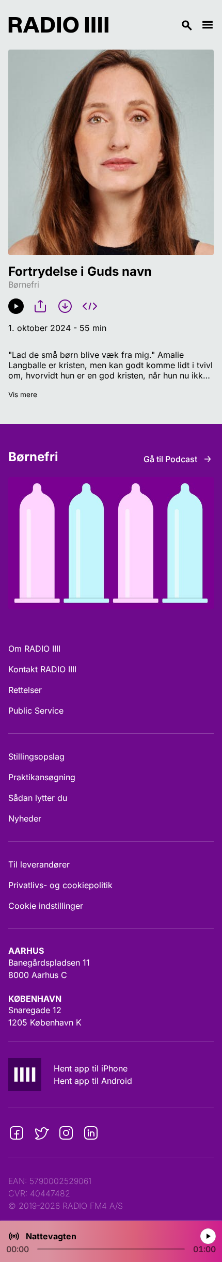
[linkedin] (91, 1133)
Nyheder (24, 818)
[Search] (155, 25)
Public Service (36, 710)
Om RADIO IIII (34, 648)
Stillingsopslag (36, 756)
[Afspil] (16, 306)
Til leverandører (39, 864)
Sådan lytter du (37, 798)
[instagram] (66, 1133)
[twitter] (41, 1133)
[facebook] (16, 1133)
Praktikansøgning (41, 777)
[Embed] (90, 306)
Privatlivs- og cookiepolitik (60, 885)
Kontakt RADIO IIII (42, 669)
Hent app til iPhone (91, 1068)
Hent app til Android (93, 1081)
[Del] (40, 306)
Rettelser (25, 690)
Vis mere (22, 394)
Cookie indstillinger (45, 906)
